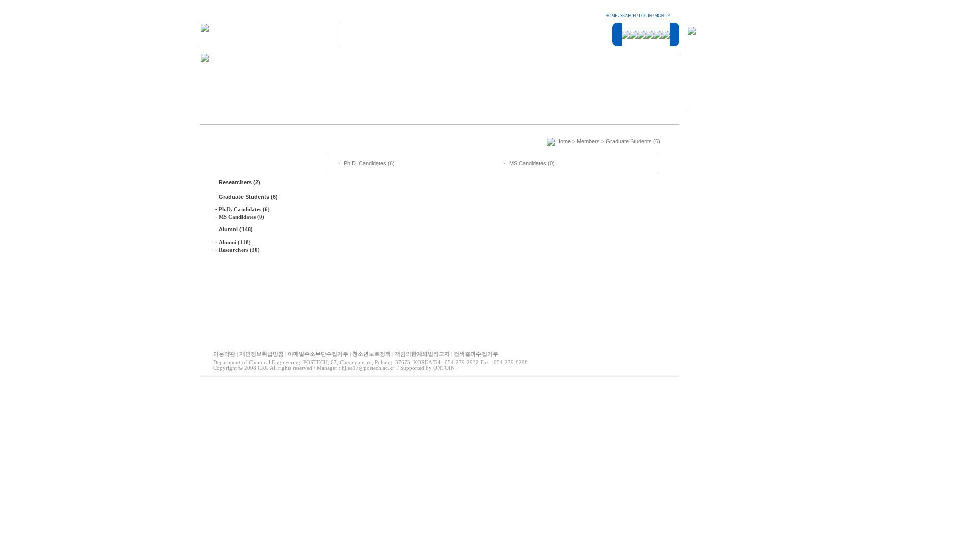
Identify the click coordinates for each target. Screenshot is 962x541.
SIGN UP (662, 15)
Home (563, 141)
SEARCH (628, 15)
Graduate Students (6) (248, 197)
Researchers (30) (239, 250)
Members (588, 141)
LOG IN (645, 15)
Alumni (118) (235, 242)
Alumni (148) (236, 229)
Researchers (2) (239, 182)
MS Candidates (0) (241, 217)
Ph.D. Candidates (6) (244, 209)
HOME (611, 15)
